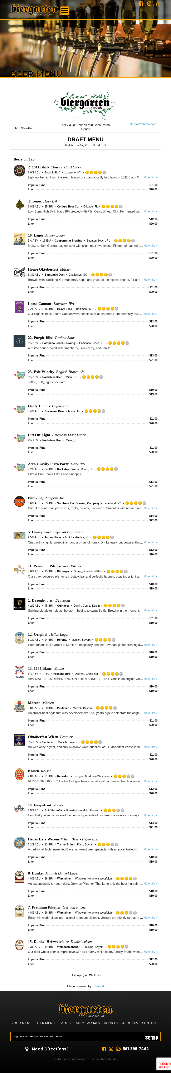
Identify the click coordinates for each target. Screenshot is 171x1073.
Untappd (98, 986)
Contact (149, 1023)
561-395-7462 (136, 1048)
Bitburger (63, 571)
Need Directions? (50, 1049)
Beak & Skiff (52, 172)
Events (65, 1023)
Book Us (111, 1023)
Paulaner (63, 708)
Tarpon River (53, 537)
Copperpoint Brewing (68, 240)
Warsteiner (64, 878)
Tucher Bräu (65, 844)
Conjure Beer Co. (68, 206)
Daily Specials (87, 1023)
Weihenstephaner (68, 946)
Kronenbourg (61, 673)
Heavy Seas (64, 309)
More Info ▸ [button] (150, 177)
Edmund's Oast (54, 274)
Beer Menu (45, 1023)
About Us (130, 1023)
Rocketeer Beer (52, 377)
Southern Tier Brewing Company (78, 503)
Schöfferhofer (53, 810)
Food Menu (21, 1023)
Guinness (63, 605)
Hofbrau (62, 639)
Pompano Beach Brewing (58, 343)
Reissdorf (63, 776)
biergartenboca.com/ (143, 124)
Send (151, 1036)
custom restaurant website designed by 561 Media (85, 1058)
